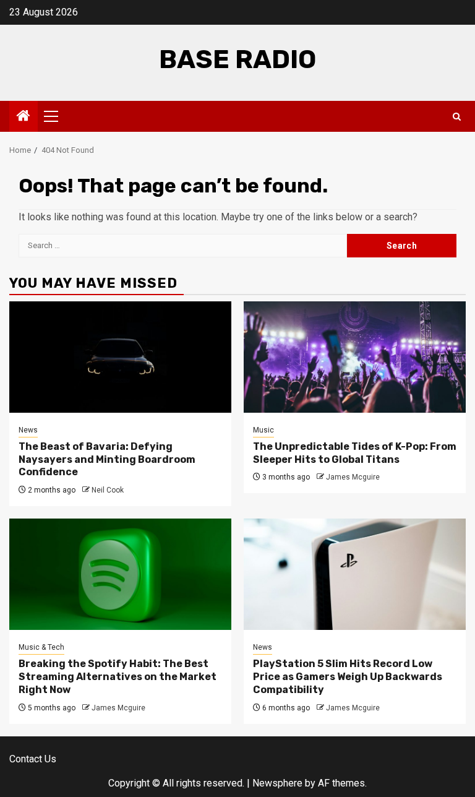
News (28, 430)
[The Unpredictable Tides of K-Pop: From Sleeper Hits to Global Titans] (355, 357)
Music (263, 430)
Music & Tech (41, 647)
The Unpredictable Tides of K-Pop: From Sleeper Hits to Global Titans (354, 453)
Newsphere (277, 783)
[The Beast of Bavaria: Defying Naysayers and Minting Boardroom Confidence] (120, 357)
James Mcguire (353, 477)
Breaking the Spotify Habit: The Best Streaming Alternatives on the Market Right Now (117, 677)
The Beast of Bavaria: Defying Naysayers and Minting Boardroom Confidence (107, 459)
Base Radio (237, 59)
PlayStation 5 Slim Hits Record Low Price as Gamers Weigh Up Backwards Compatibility (347, 677)
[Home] (23, 117)
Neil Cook (108, 490)
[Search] (456, 117)
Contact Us (32, 759)
